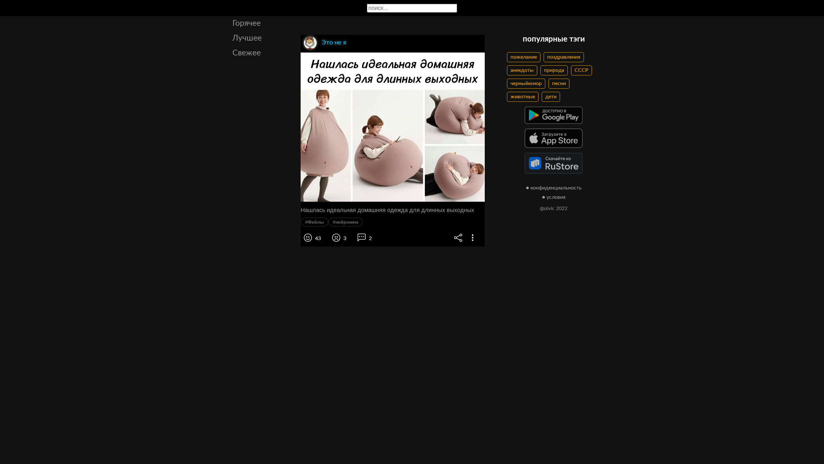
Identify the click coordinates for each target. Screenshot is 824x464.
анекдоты (522, 70)
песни (559, 83)
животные (522, 96)
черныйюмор (526, 83)
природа (554, 70)
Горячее (246, 23)
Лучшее (247, 38)
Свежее (246, 53)
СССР (581, 70)
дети (551, 96)
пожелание (523, 57)
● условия (554, 197)
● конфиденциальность (554, 187)
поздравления (563, 57)
